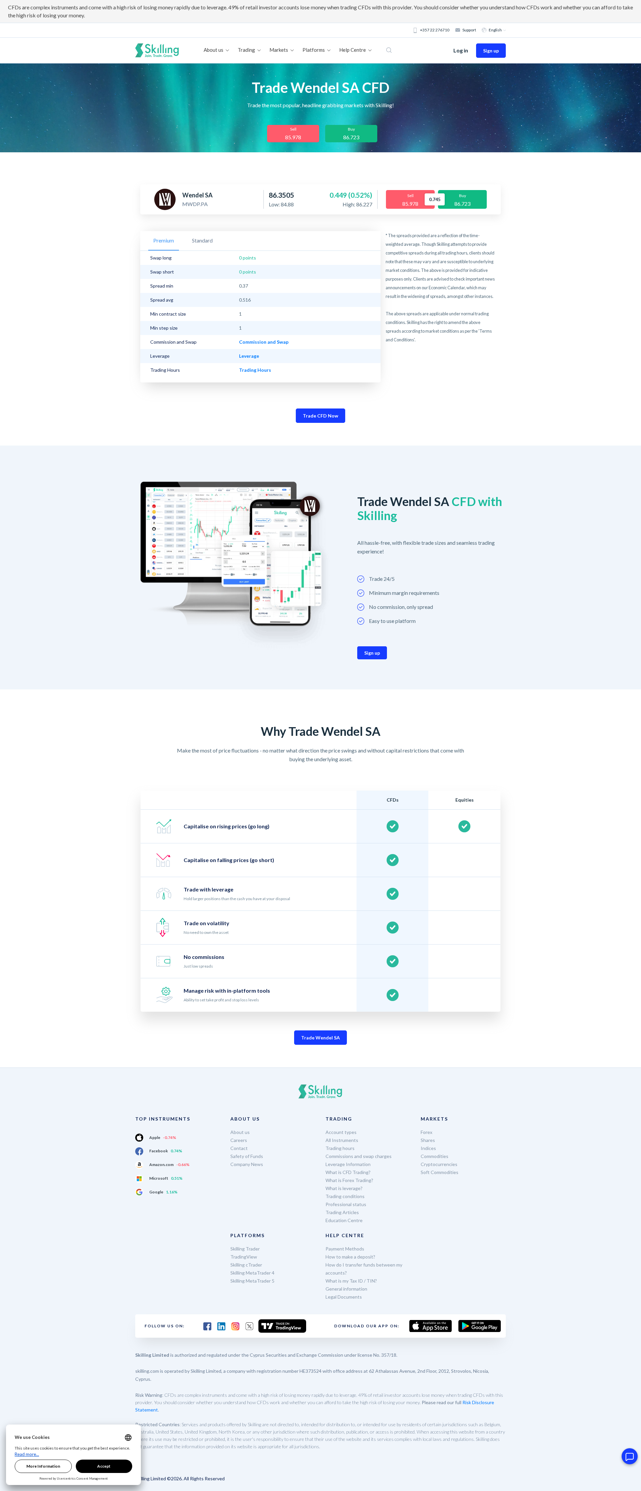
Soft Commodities (439, 1172)
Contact (239, 1148)
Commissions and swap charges (359, 1156)
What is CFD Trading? (348, 1172)
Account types (341, 1132)
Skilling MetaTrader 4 (252, 1273)
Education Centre (344, 1220)
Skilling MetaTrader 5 (252, 1281)
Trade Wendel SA (320, 1037)
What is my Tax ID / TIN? (351, 1281)
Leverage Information (348, 1164)
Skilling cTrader (246, 1265)
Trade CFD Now (320, 416)
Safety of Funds (246, 1156)
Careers (238, 1140)
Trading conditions (345, 1196)
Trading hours (340, 1148)
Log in (460, 50)
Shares (428, 1140)
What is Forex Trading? (349, 1180)
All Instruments (342, 1140)
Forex (426, 1132)
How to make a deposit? (350, 1257)
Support (469, 29)
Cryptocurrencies (439, 1164)
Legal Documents (344, 1297)
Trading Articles (342, 1212)
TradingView (243, 1257)
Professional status (346, 1204)
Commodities (434, 1156)
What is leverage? (344, 1188)
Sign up (491, 50)
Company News (246, 1164)
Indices (428, 1148)
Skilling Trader (245, 1249)
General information (346, 1289)
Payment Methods (345, 1249)
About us (240, 1132)
